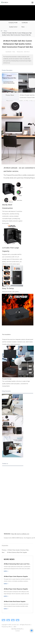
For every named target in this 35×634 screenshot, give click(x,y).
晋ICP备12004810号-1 (17, 629)
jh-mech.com (15, 624)
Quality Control (13, 27)
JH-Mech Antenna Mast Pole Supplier (17, 552)
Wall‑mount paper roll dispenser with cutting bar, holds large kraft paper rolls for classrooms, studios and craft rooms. (16, 593)
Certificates (25, 22)
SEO (14, 626)
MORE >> (6, 571)
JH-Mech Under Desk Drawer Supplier (14, 601)
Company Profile (13, 22)
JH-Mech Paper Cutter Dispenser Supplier (16, 576)
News (22, 27)
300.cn (10, 626)
